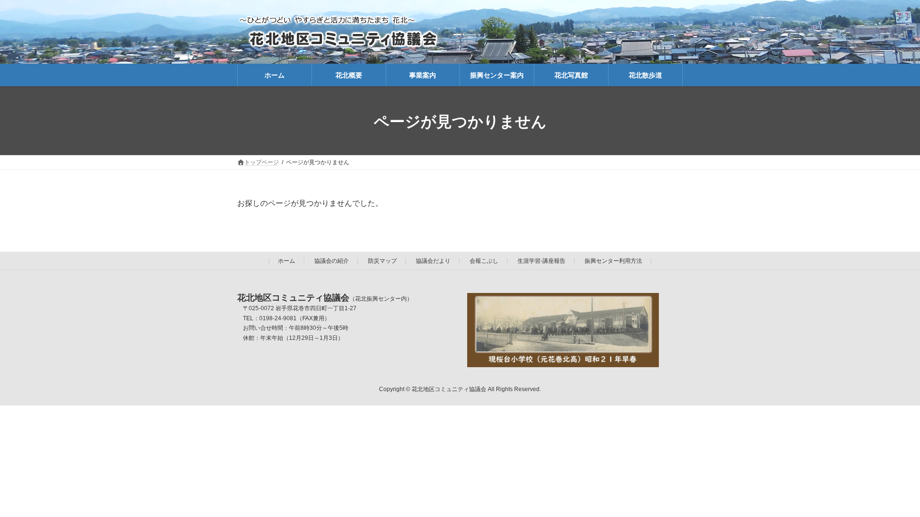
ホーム (286, 261)
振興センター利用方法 (613, 261)
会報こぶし (484, 261)
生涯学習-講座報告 (541, 261)
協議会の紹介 (331, 261)
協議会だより (433, 261)
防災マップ (382, 261)
